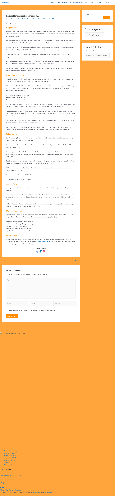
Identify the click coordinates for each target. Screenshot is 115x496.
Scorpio (29, 19)
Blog (86, 2)
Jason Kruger (49, 492)
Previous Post (7, 261)
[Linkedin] (41, 251)
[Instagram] (44, 251)
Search (87, 15)
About (108, 2)
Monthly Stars (22, 19)
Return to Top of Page (11, 451)
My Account (8, 465)
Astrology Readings (76, 2)
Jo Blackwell (36, 492)
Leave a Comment (11, 19)
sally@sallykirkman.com (7, 483)
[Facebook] (37, 251)
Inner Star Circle (62, 2)
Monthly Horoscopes (10, 460)
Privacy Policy (4, 490)
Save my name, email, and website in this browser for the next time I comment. (31, 310)
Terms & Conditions (15, 490)
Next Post (76, 261)
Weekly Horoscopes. (44, 241)
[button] (102, 2)
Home (52, 2)
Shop (91, 2)
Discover (99, 2)
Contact (6, 462)
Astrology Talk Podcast (11, 458)
